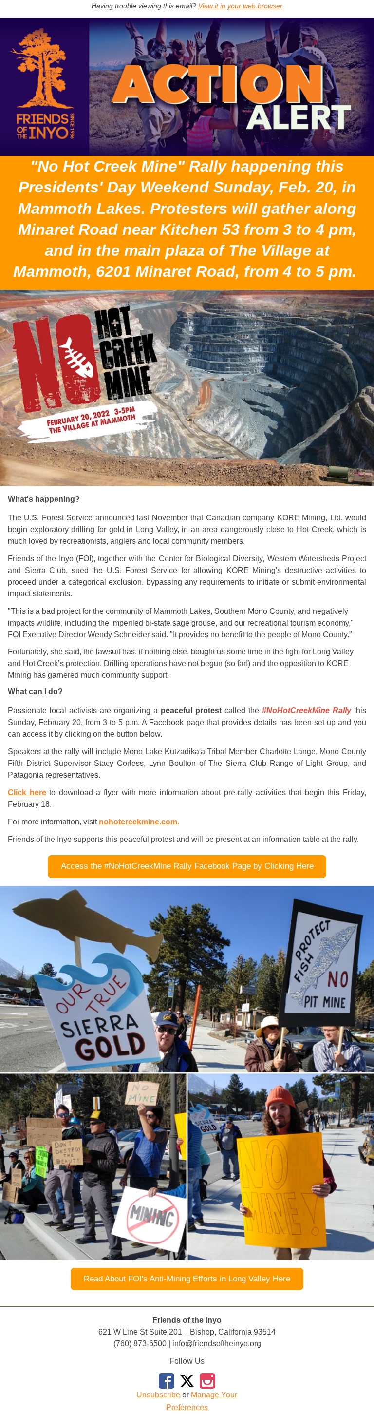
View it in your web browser (240, 6)
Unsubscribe (158, 1395)
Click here (27, 792)
